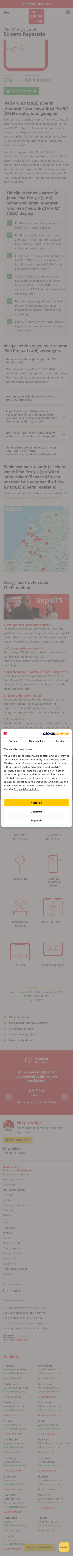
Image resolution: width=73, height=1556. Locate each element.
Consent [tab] (13, 741)
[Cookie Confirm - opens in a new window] (56, 733)
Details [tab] (60, 741)
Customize (36, 811)
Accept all (36, 802)
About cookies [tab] (36, 741)
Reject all (36, 820)
